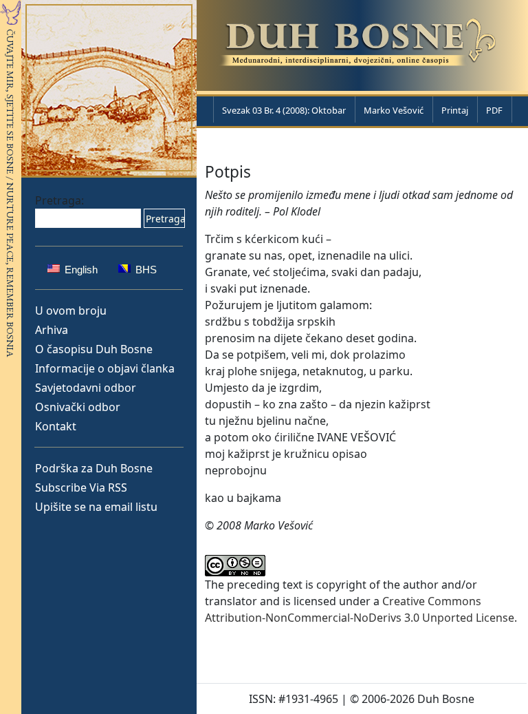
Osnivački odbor (77, 406)
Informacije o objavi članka (105, 368)
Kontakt (55, 426)
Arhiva (51, 329)
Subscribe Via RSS (81, 487)
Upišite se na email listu (96, 506)
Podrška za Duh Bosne (94, 468)
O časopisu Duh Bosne (94, 349)
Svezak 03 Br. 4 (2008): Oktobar (284, 110)
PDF (494, 110)
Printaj (454, 110)
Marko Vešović (394, 110)
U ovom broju (71, 310)
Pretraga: (59, 200)
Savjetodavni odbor (85, 387)
